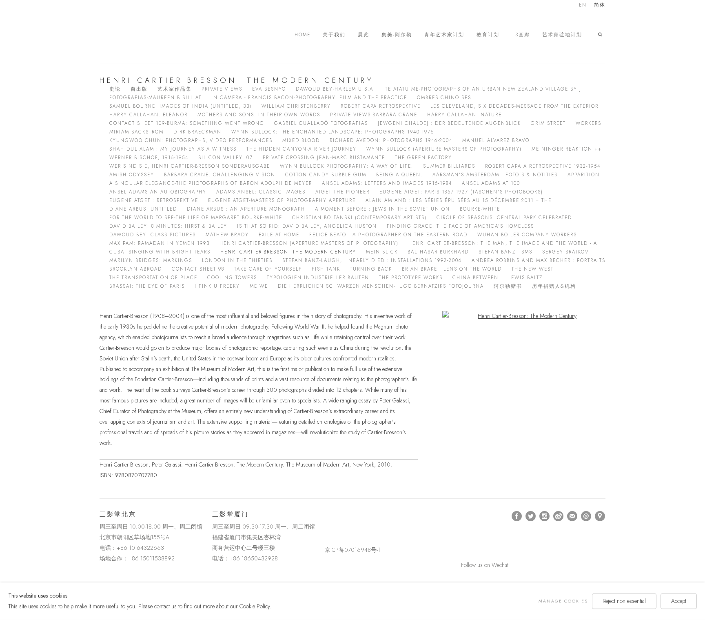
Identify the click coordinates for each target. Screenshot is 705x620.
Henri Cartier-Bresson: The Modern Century (288, 252)
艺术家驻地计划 (562, 35)
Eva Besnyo (269, 89)
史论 (115, 89)
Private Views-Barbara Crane (373, 114)
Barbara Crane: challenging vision (219, 174)
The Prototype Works (411, 277)
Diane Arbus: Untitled (143, 209)
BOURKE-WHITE (480, 209)
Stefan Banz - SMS (505, 252)
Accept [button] (678, 601)
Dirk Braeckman (197, 132)
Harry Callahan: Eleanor (148, 114)
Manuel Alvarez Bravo (496, 140)
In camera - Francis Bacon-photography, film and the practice (309, 97)
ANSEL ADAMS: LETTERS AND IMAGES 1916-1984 (387, 183)
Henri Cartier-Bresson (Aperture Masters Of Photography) (309, 243)
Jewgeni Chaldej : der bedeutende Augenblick (449, 123)
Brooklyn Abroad (135, 269)
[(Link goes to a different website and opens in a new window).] (326, 516)
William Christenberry (296, 106)
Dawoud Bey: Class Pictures (152, 234)
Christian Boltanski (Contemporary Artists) (359, 217)
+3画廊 (521, 35)
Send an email (586, 516)
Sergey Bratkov (565, 252)
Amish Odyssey (131, 174)
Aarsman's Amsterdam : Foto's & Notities (495, 174)
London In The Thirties (237, 260)
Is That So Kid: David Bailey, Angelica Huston (307, 226)
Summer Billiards (449, 166)
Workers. (589, 123)
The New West (533, 269)
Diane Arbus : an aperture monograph (246, 209)
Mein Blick (382, 252)
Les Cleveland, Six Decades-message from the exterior (514, 106)
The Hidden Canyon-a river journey (301, 149)
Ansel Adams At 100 (491, 183)
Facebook (517, 516)
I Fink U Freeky (217, 286)
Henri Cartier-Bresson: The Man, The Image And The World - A (502, 243)
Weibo (558, 516)
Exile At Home (279, 234)
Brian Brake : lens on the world (452, 269)
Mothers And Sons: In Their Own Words (258, 114)
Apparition (584, 174)
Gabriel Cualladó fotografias (321, 123)
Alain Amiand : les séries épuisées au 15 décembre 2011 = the (459, 200)
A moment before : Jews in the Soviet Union (382, 209)
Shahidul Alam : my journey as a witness (173, 149)
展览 (363, 35)
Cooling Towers (232, 277)
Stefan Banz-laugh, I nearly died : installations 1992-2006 (372, 260)
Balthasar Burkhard (438, 252)
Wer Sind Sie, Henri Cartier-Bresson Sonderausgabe (189, 166)
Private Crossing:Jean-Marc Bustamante (324, 157)
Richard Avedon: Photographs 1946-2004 (391, 140)
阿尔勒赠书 (508, 286)
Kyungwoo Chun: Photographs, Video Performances (191, 140)
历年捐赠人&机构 (554, 286)
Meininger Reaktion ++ (567, 149)
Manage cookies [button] (563, 601)
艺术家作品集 (174, 89)
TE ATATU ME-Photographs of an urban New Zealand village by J (483, 89)
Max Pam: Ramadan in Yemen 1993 (159, 243)
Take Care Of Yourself (268, 269)
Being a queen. (399, 174)
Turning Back (371, 269)
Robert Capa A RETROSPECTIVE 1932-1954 (543, 166)
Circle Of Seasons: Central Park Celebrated (504, 217)
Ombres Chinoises (444, 97)
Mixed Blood (301, 140)
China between (475, 277)
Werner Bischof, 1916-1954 (148, 157)
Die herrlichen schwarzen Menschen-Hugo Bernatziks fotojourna (381, 286)
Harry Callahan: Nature (464, 114)
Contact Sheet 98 (198, 269)
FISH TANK (326, 269)
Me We (259, 286)
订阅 (572, 516)
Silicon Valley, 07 (225, 157)
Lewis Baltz (525, 277)
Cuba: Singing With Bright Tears (160, 252)
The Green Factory (423, 157)
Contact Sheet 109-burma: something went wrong (186, 123)
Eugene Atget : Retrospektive (153, 200)
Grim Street (548, 123)
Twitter (530, 516)
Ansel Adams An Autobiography (157, 192)
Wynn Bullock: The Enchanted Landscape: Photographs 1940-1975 (332, 132)
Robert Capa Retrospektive (381, 106)
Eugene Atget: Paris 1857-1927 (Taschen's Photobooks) (461, 192)
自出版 (139, 89)
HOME (302, 35)
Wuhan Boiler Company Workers (527, 234)
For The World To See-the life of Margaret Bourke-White (195, 217)
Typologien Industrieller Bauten (318, 277)
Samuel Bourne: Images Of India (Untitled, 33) (180, 106)
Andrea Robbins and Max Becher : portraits (538, 260)
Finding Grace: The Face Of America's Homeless (460, 226)
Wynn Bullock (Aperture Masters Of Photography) (444, 149)
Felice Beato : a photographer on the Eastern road (388, 234)
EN (583, 5)
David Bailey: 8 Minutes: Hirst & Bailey (168, 226)
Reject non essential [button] (624, 601)
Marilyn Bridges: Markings (150, 260)
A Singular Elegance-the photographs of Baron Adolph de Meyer (210, 183)
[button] (601, 34)
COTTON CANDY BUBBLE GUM (325, 174)
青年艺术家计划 (444, 35)
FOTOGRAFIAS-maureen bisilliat (155, 97)
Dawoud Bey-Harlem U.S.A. (335, 89)
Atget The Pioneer (342, 192)
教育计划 (488, 35)
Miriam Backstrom (136, 132)
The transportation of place (153, 277)
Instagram (544, 516)
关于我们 (334, 35)
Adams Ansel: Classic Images (261, 192)
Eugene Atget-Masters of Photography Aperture (282, 200)
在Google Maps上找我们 (600, 516)
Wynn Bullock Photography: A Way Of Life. (346, 166)
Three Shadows (157, 34)
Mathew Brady (227, 234)
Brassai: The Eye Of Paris (147, 286)
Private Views (222, 89)
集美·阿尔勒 (396, 35)
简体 (599, 5)
